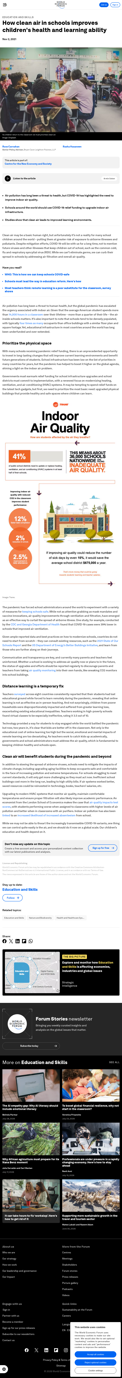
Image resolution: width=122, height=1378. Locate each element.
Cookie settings (95, 1370)
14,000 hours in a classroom (26, 314)
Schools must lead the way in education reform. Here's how (43, 281)
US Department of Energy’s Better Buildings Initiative (65, 645)
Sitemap (61, 1365)
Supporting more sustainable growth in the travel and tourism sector (90, 1217)
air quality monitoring (42, 670)
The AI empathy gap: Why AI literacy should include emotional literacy (30, 1107)
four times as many (31, 323)
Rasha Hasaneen (72, 146)
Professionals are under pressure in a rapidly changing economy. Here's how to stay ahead (90, 1162)
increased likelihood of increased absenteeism (46, 815)
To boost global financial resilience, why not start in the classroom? (90, 1107)
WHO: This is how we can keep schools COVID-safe (37, 274)
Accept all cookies (95, 1354)
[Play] (8, 179)
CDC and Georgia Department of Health (35, 624)
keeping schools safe (35, 611)
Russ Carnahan (10, 146)
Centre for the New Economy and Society (28, 163)
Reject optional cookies (95, 1362)
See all (114, 1062)
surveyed (19, 694)
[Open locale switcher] (4, 1369)
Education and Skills (18, 17)
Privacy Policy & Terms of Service (61, 1360)
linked (6, 815)
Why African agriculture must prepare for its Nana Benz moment (30, 1161)
